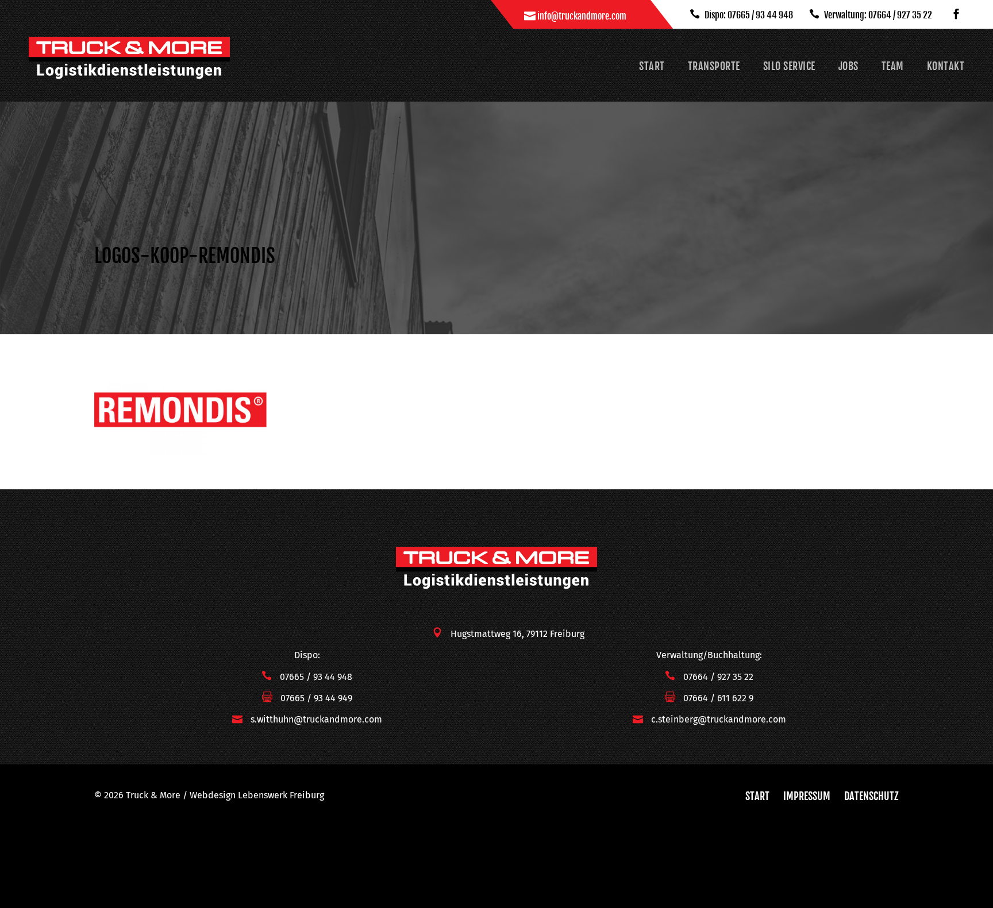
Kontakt (946, 66)
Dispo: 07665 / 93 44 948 (748, 15)
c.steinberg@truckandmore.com (718, 719)
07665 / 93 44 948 (316, 676)
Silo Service (789, 66)
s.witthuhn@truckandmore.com (316, 719)
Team (893, 66)
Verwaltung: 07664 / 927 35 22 (877, 15)
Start (652, 66)
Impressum (806, 796)
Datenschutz (871, 796)
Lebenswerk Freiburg (281, 795)
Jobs (848, 66)
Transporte (714, 66)
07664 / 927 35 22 (718, 676)
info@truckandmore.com (581, 16)
